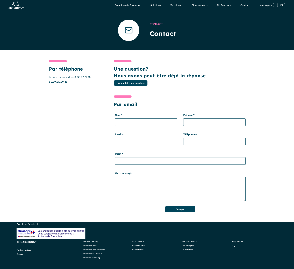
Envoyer (180, 209)
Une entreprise (138, 245)
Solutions (155, 5)
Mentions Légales (24, 250)
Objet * (119, 153)
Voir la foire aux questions (131, 82)
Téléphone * (190, 134)
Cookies (20, 254)
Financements (199, 5)
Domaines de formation (128, 5)
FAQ (233, 245)
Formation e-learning (91, 257)
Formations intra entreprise (94, 249)
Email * (119, 134)
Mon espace (266, 5)
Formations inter (89, 245)
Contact (245, 5)
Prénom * (189, 114)
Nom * (119, 114)
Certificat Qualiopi (27, 224)
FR (281, 5)
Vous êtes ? (176, 5)
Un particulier (137, 249)
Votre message (123, 173)
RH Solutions (224, 5)
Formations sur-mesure (92, 253)
